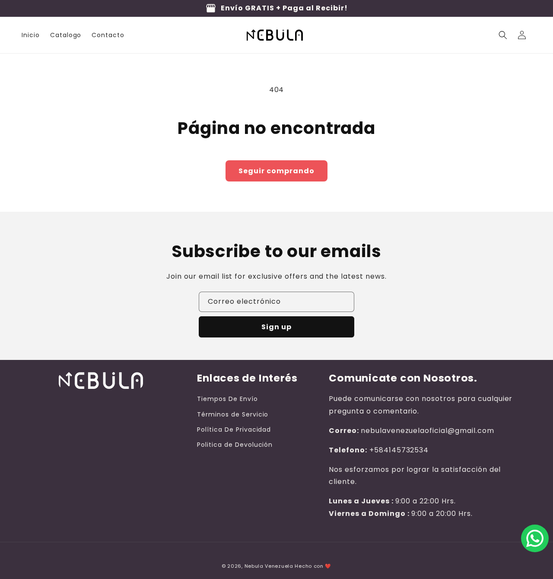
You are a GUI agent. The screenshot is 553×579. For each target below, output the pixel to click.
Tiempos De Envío (227, 398)
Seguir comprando (276, 171)
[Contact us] (535, 538)
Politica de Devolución (235, 444)
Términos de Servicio (232, 414)
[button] (502, 35)
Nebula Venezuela (269, 566)
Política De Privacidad (234, 429)
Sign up (276, 327)
